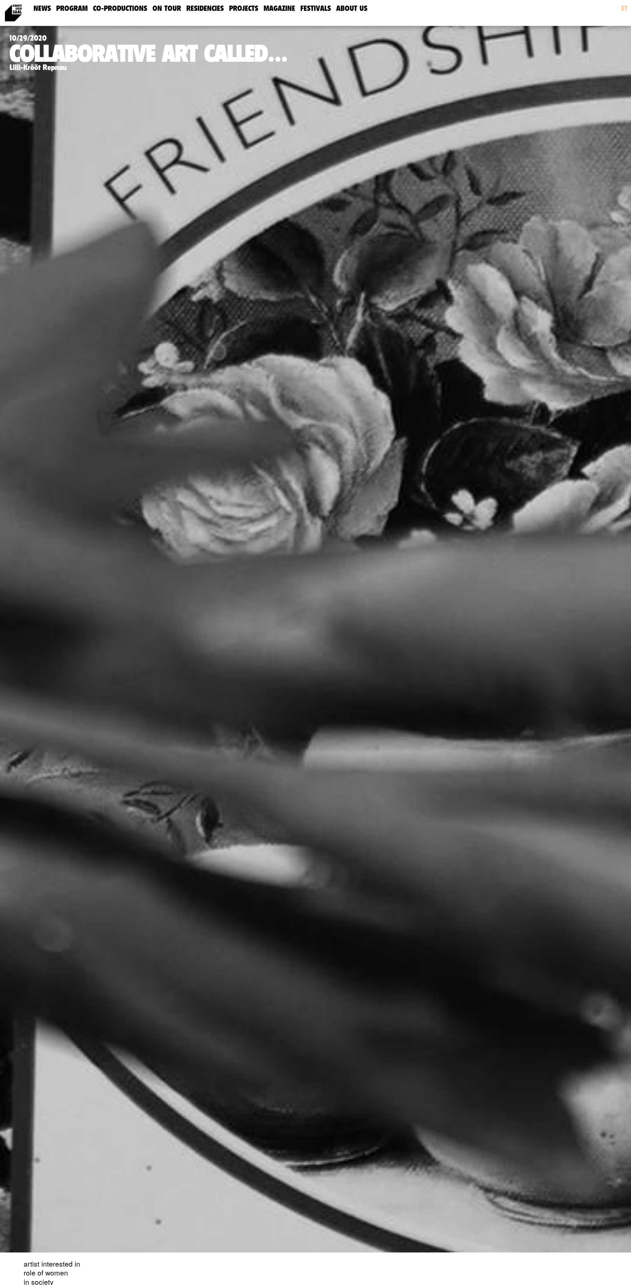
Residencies (205, 8)
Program (72, 8)
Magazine (279, 8)
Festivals (315, 8)
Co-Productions (120, 8)
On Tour (166, 8)
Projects (243, 8)
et (624, 8)
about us (351, 8)
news (42, 8)
